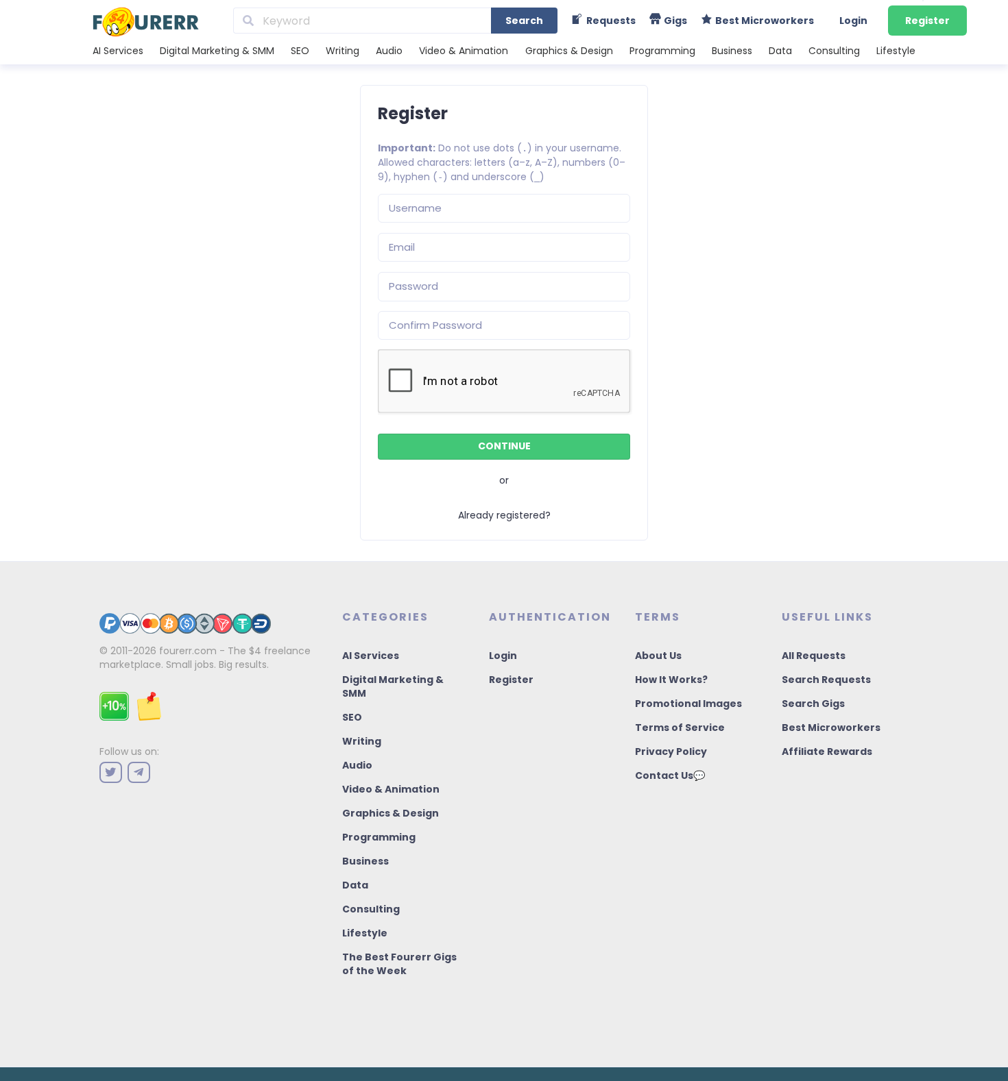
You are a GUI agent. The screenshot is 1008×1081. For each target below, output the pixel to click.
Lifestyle (895, 51)
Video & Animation (463, 51)
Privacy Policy (671, 751)
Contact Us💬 (670, 775)
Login (853, 20)
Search (524, 20)
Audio (389, 51)
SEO (300, 51)
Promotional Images (688, 703)
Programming (662, 51)
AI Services (118, 51)
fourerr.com (188, 651)
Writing (342, 51)
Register (927, 20)
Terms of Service (680, 727)
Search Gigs (813, 703)
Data (780, 51)
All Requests (813, 655)
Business (732, 51)
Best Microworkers (831, 727)
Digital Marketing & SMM (217, 51)
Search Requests (826, 679)
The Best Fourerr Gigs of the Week (399, 964)
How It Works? (671, 679)
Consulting (834, 51)
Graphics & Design (569, 51)
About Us (658, 655)
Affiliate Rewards (827, 751)
